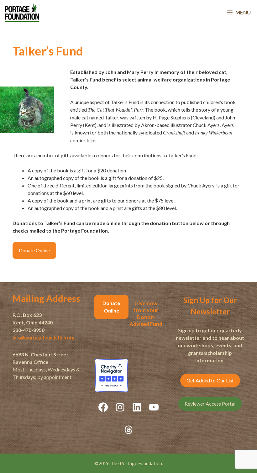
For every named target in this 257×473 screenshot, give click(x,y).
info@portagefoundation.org (44, 337)
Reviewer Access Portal (210, 404)
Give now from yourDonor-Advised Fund (145, 313)
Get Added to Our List (210, 380)
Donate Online (34, 250)
